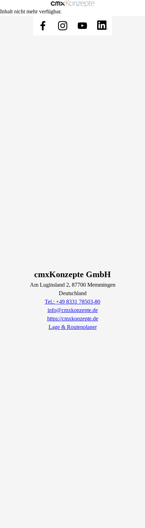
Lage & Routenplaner (73, 327)
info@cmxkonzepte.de (73, 310)
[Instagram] (62, 26)
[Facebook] (43, 26)
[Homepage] (72, 3)
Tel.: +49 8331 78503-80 (72, 302)
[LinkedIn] (102, 26)
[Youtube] (82, 26)
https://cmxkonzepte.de (72, 319)
